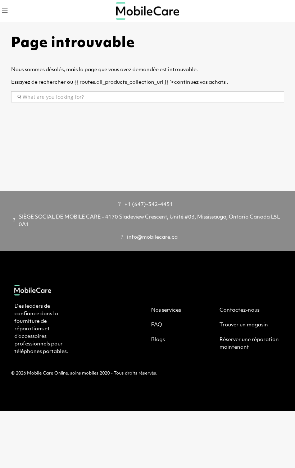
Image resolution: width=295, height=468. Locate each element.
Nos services (166, 310)
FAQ (156, 325)
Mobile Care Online (47, 373)
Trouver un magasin (243, 325)
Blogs (158, 340)
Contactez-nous (239, 310)
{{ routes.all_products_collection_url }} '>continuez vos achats (150, 82)
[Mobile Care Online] (147, 11)
